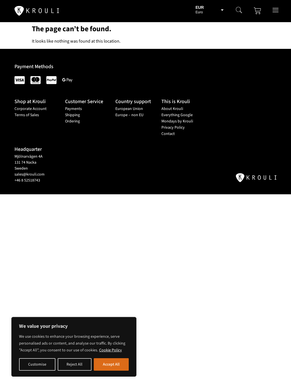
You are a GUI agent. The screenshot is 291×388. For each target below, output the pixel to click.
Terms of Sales (26, 115)
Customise (37, 364)
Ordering (72, 121)
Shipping (72, 115)
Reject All (74, 364)
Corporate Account (30, 109)
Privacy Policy (173, 127)
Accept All (111, 364)
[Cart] (257, 11)
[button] (239, 10)
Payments (73, 109)
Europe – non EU (129, 115)
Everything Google (177, 115)
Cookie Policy (110, 350)
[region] (73, 347)
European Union (129, 109)
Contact (168, 134)
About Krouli (172, 109)
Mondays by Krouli (177, 121)
